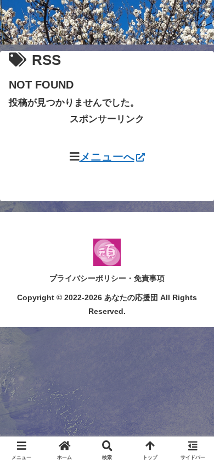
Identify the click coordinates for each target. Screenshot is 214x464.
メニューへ (107, 157)
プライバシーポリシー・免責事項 (107, 278)
